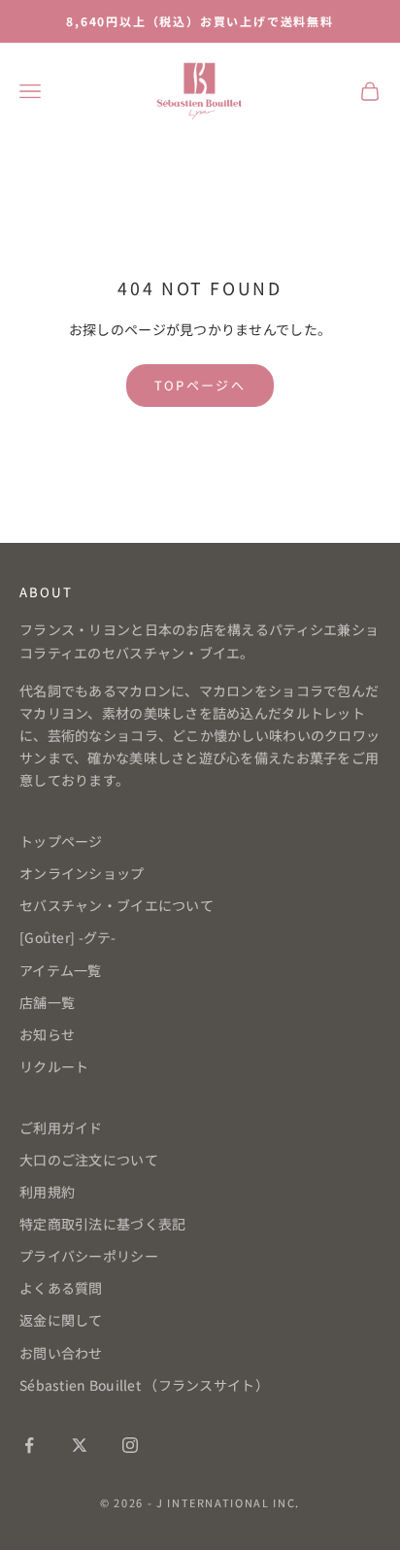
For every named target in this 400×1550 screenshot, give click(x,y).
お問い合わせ (61, 1353)
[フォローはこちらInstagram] (130, 1445)
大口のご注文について (88, 1159)
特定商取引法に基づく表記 (102, 1223)
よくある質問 (61, 1287)
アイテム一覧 (60, 970)
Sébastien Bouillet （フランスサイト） (144, 1385)
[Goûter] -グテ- (68, 937)
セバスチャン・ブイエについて (116, 905)
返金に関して (61, 1320)
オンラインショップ (82, 873)
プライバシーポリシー (88, 1255)
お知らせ (47, 1034)
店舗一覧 (47, 1002)
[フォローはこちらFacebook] (29, 1445)
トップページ (61, 841)
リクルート (53, 1066)
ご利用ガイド (61, 1127)
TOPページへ (200, 385)
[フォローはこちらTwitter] (79, 1445)
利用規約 (47, 1191)
